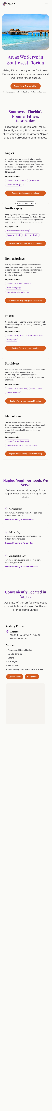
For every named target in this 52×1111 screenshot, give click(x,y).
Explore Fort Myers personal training (25, 401)
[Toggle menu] (46, 4)
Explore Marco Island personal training (25, 454)
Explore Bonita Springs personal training (26, 300)
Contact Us (32, 677)
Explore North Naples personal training (25, 243)
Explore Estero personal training (25, 348)
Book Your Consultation (25, 86)
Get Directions (15, 677)
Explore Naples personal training (25, 193)
